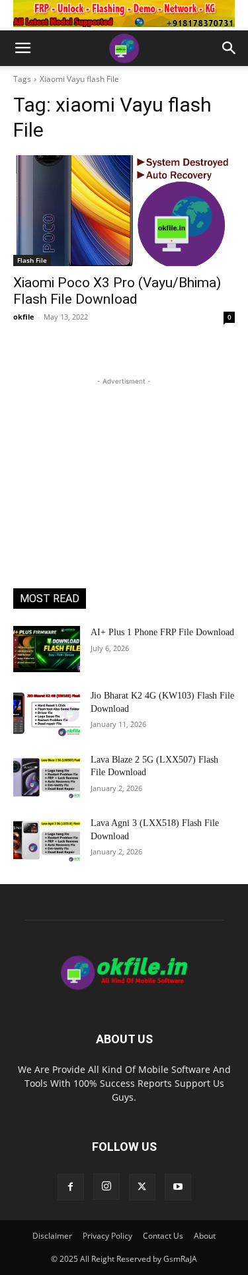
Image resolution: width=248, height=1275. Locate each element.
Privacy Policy (107, 1235)
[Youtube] (178, 1187)
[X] (142, 1187)
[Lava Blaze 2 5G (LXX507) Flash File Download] (46, 776)
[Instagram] (106, 1186)
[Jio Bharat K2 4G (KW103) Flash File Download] (46, 712)
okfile (23, 317)
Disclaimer (52, 1235)
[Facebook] (71, 1187)
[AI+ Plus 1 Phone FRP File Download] (46, 649)
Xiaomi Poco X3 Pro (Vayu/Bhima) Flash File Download (117, 291)
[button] (22, 48)
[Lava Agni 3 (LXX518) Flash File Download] (46, 840)
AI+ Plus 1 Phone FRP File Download (162, 632)
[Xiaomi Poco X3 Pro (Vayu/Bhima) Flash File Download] (124, 210)
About (205, 1235)
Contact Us (163, 1235)
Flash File (32, 260)
